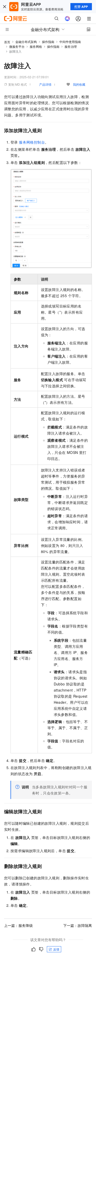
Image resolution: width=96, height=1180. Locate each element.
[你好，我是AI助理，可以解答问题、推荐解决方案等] (67, 18)
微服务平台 (17, 46)
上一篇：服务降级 (18, 925)
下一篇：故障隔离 (77, 925)
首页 (7, 42)
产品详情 (45, 84)
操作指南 (48, 41)
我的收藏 (79, 84)
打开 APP (81, 6)
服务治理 (71, 46)
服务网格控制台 (32, 142)
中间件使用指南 (70, 41)
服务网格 (36, 46)
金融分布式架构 (26, 41)
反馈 (56, 949)
